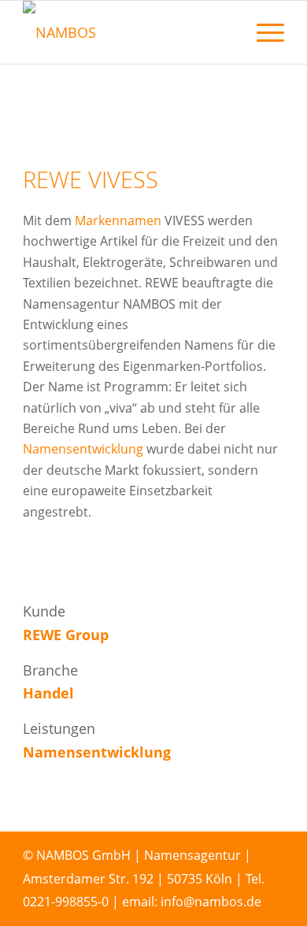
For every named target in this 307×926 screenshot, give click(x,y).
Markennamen (118, 220)
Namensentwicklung (83, 448)
